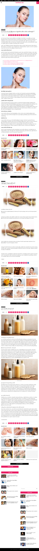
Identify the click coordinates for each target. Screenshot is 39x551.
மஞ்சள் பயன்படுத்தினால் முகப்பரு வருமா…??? (6, 288)
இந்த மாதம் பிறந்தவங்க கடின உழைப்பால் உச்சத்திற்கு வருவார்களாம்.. (31, 528)
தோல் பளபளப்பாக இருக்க (18, 299)
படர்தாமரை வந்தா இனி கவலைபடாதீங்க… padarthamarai (31, 288)
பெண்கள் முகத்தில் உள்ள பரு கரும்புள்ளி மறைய (5, 173)
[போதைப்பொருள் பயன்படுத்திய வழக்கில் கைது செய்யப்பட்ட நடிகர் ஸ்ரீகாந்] (3, 476)
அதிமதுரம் (3, 259)
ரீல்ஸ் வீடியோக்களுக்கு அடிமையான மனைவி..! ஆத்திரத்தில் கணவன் (12, 502)
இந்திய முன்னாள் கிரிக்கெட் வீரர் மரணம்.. (12, 486)
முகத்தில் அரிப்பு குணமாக (18, 148)
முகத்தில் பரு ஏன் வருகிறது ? (18, 172)
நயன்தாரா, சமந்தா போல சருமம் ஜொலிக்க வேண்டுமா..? (6, 460)
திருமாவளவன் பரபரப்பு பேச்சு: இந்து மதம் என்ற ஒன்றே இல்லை (12, 497)
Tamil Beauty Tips (19, 3)
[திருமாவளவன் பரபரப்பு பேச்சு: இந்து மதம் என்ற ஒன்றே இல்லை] (3, 497)
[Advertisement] (29, 474)
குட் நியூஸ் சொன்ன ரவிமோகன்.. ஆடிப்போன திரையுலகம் (31, 544)
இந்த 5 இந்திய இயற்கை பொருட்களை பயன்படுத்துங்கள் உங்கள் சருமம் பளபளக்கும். (18, 161)
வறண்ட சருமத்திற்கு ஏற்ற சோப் (6, 160)
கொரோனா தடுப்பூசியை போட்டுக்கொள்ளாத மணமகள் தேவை (31, 538)
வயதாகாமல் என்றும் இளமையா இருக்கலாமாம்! (6, 448)
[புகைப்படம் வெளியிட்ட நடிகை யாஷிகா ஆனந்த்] (23, 533)
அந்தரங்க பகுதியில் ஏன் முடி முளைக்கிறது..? (5, 149)
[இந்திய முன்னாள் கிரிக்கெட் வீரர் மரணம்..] (3, 487)
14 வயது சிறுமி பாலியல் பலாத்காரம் (12, 491)
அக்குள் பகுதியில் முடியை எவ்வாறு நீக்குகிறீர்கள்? (19, 437)
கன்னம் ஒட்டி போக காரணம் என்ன (31, 459)
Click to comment (19, 176)
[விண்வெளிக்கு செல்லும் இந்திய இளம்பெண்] (3, 481)
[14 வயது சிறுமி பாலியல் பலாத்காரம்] (3, 492)
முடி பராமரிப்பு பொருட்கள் (4, 419)
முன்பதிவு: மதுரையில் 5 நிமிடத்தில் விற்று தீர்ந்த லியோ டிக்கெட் (13, 64)
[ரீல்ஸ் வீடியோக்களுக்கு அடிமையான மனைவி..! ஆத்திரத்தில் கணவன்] (3, 503)
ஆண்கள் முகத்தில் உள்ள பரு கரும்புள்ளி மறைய (30, 173)
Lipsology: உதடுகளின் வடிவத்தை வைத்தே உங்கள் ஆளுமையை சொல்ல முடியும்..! (31, 161)
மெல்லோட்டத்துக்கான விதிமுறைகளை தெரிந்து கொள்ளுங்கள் (13, 63)
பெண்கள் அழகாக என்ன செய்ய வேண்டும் (19, 288)
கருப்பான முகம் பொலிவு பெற (18, 276)
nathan (3, 32)
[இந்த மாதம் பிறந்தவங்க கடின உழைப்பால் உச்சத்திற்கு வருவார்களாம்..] (23, 528)
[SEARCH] (37, 489)
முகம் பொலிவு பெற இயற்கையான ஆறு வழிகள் (31, 277)
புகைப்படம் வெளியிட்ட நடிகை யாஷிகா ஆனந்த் (30, 533)
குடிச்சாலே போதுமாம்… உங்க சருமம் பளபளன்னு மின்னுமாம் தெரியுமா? (31, 149)
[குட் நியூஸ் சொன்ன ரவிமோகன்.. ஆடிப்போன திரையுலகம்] (23, 544)
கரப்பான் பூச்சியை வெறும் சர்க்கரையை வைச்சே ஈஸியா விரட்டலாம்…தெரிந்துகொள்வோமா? (18, 60)
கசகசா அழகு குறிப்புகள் (30, 436)
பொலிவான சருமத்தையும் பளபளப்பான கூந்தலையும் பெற (6, 277)
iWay (27, 549)
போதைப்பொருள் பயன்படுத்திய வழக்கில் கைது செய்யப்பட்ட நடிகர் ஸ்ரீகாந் (12, 475)
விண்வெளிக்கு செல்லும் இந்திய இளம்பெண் (12, 481)
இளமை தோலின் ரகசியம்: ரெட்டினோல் (18, 448)
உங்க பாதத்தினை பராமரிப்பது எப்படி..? (5, 437)
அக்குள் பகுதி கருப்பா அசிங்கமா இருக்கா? (19, 460)
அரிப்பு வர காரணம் (4, 299)
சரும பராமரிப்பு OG (3, 181)
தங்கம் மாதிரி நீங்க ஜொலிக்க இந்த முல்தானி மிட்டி (31, 300)
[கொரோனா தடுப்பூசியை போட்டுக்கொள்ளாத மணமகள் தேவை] (23, 539)
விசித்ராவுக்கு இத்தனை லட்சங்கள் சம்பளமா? (11, 61)
